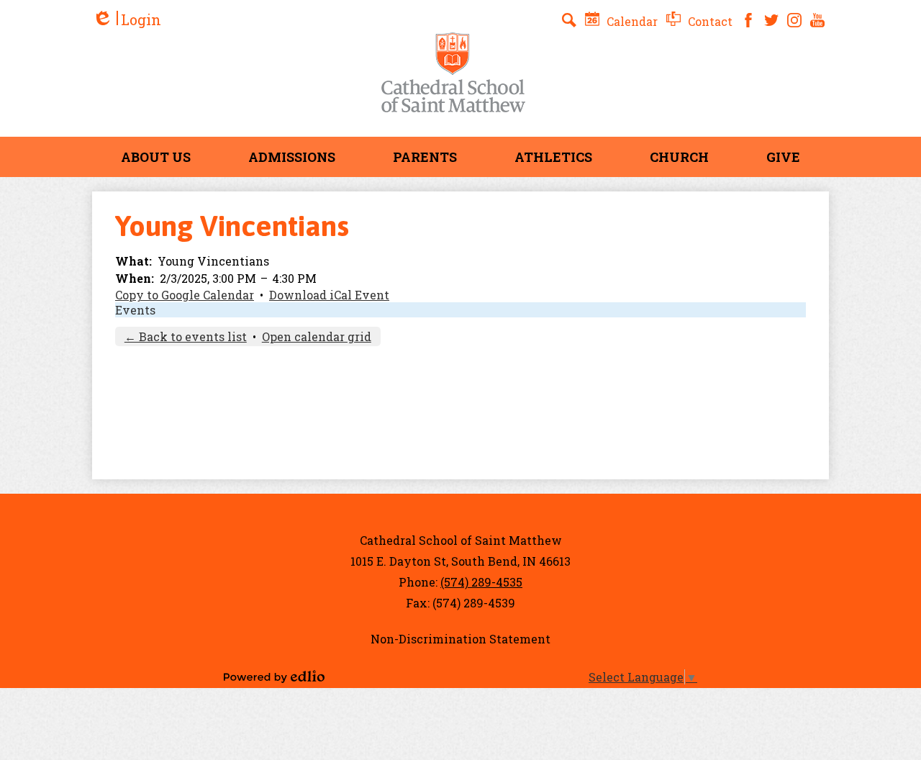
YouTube (817, 20)
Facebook (748, 20)
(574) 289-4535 (481, 581)
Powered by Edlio (274, 676)
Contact (708, 21)
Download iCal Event (329, 294)
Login (126, 20)
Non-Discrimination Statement (460, 638)
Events (135, 309)
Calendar (631, 21)
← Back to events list (185, 336)
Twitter (771, 20)
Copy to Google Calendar (184, 294)
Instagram (794, 20)
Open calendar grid (316, 336)
